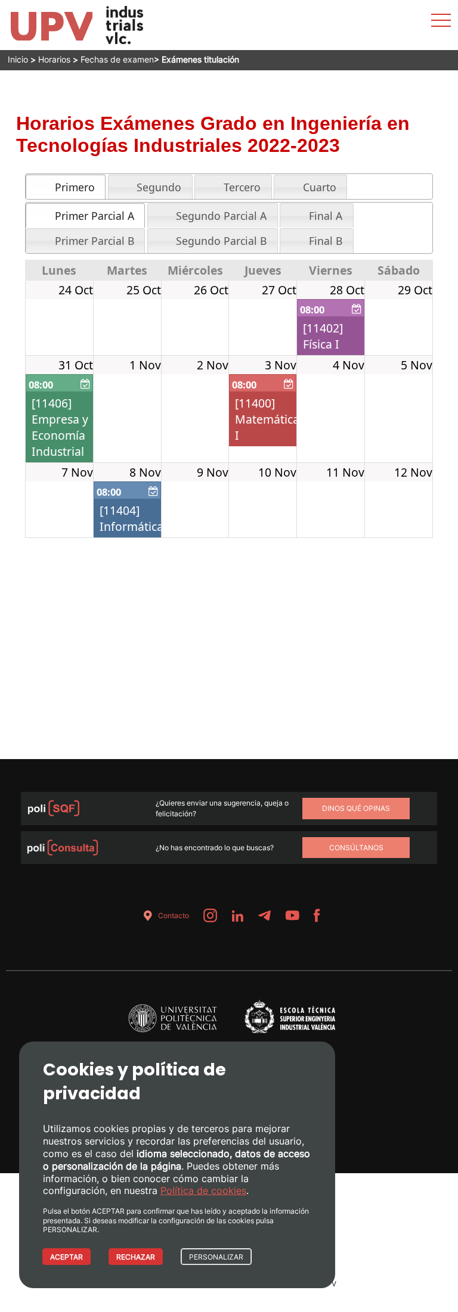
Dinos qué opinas (356, 808)
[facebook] (317, 915)
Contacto (173, 915)
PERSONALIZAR (216, 1256)
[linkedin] (237, 915)
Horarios (54, 59)
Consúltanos (356, 847)
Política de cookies (203, 1190)
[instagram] (210, 915)
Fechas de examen (117, 59)
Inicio (18, 59)
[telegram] (264, 915)
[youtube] (292, 915)
